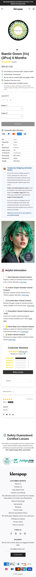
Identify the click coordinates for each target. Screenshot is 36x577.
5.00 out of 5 (23, 352)
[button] (17, 49)
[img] (7, 399)
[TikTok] (25, 533)
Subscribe (18, 554)
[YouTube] (20, 533)
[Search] (29, 9)
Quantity (5, 96)
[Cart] (33, 9)
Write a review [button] (18, 372)
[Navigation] (2, 9)
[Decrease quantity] (4, 100)
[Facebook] (11, 533)
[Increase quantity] (11, 100)
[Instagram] (16, 533)
